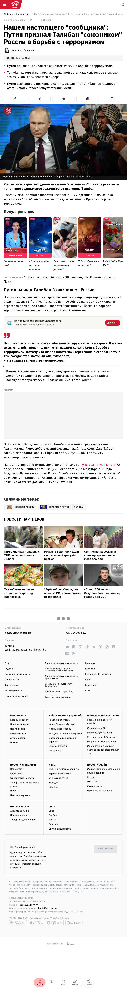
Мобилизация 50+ (96, 728)
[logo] (15, 4)
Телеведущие (12, 685)
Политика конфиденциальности (61, 663)
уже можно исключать (98, 465)
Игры (87, 691)
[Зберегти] (112, 99)
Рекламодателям (13, 691)
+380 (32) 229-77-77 (28, 905)
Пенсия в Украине (20, 795)
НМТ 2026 (92, 781)
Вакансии (90, 669)
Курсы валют (17, 773)
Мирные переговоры (60, 729)
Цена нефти (16, 769)
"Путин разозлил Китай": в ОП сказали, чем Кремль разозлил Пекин (60, 279)
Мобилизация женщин (99, 732)
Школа (91, 777)
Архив (88, 680)
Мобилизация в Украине (103, 715)
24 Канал (8, 14)
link (67, 647)
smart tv (55, 923)
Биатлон (53, 824)
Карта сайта (91, 685)
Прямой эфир (17, 729)
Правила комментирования (59, 692)
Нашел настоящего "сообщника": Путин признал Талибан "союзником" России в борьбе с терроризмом (78, 14)
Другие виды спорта (60, 828)
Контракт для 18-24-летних (102, 737)
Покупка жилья (18, 815)
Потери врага (56, 750)
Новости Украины (20, 724)
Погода (14, 742)
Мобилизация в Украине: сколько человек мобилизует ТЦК (103, 750)
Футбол (53, 815)
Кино (52, 764)
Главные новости (19, 719)
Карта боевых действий (62, 724)
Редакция (10, 669)
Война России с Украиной (65, 715)
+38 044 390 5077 (76, 633)
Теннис (53, 819)
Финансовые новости (22, 778)
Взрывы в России (58, 746)
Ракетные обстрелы (59, 719)
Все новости (18, 715)
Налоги (14, 790)
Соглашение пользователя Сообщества (58, 685)
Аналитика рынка (19, 810)
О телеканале (12, 680)
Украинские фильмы (60, 773)
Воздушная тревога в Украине (65, 733)
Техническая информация (58, 697)
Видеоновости (18, 733)
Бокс (51, 810)
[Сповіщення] (123, 5)
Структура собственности (98, 674)
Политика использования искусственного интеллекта (59, 670)
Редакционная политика (17, 674)
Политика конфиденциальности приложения (61, 677)
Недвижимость (19, 806)
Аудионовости (18, 738)
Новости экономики (23, 764)
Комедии (53, 782)
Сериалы (53, 787)
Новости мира (23, 14)
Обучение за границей (99, 790)
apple (36, 923)
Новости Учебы (97, 764)
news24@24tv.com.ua (18, 633)
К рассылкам (105, 849)
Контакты (90, 663)
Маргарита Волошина (23, 50)
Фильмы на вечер (58, 778)
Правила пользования (16, 696)
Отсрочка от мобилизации (101, 741)
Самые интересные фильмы (64, 769)
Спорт (52, 806)
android (18, 923)
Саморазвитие (95, 786)
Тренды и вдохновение (22, 819)
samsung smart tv (74, 923)
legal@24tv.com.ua (47, 908)
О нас (7, 663)
